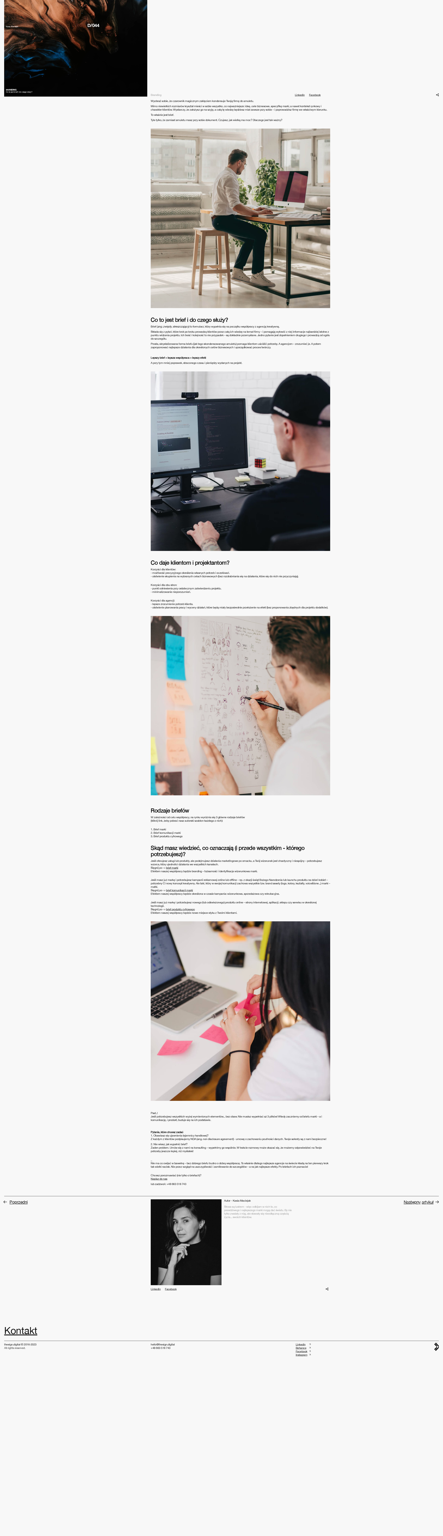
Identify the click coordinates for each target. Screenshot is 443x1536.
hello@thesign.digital (163, 1436)
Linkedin (300, 186)
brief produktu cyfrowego (180, 1001)
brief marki (172, 959)
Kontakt (20, 1422)
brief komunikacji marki (179, 982)
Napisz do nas (159, 1270)
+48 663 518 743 (160, 1439)
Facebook (315, 186)
